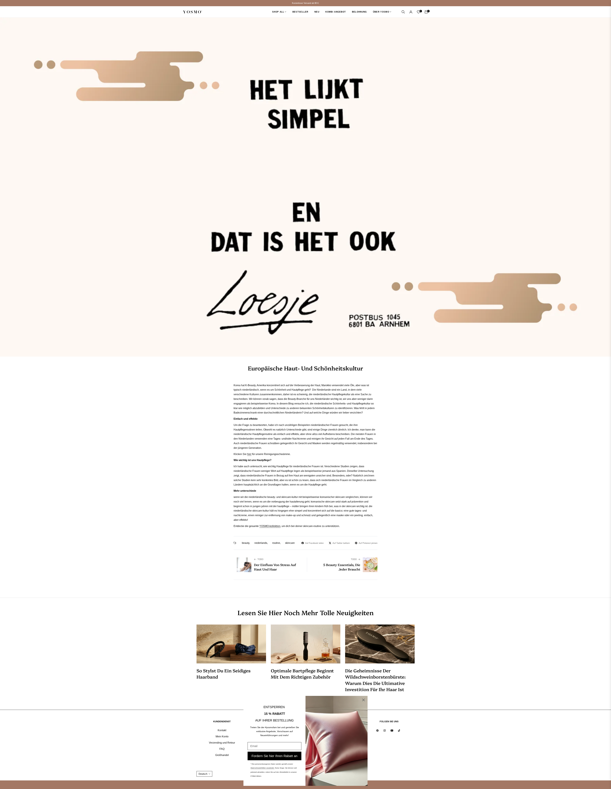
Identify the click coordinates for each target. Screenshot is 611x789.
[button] (403, 12)
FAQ (222, 749)
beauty (245, 543)
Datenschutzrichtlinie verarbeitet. (262, 768)
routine (276, 543)
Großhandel (222, 755)
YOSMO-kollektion (269, 526)
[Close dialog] (363, 700)
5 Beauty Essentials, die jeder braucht (341, 566)
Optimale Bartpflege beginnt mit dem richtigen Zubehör (302, 673)
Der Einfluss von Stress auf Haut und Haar (275, 566)
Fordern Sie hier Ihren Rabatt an (274, 756)
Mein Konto (222, 736)
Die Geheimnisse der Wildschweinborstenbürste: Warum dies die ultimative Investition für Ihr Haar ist (375, 679)
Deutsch (203, 773)
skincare (290, 543)
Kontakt (222, 730)
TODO (260, 559)
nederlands (260, 543)
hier (249, 454)
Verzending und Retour (222, 742)
